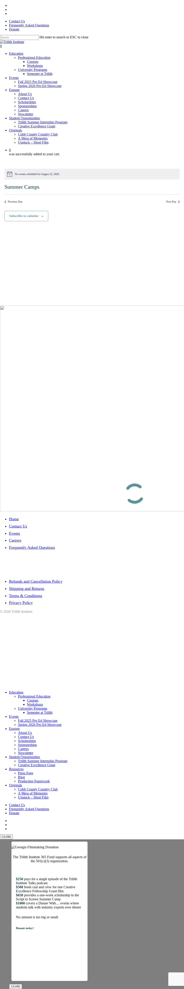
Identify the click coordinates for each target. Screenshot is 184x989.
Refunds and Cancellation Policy (35, 581)
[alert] (92, 174)
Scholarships (27, 741)
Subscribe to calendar (24, 216)
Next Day (171, 201)
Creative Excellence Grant (36, 765)
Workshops (35, 704)
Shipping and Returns (26, 588)
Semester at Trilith (40, 712)
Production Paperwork (34, 781)
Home (14, 519)
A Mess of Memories (33, 793)
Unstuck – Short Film (33, 797)
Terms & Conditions (25, 595)
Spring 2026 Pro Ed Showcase (39, 724)
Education (16, 692)
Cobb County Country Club (38, 789)
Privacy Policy (21, 602)
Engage (14, 729)
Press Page (25, 773)
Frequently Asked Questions (32, 547)
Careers (15, 540)
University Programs (32, 708)
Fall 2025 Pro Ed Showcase (37, 720)
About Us (25, 733)
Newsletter (25, 753)
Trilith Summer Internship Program (42, 761)
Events (14, 533)
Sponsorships (27, 745)
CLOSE (6, 836)
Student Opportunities (24, 757)
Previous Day (15, 201)
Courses (32, 700)
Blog (21, 777)
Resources (16, 769)
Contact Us (18, 526)
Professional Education (34, 696)
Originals (15, 785)
